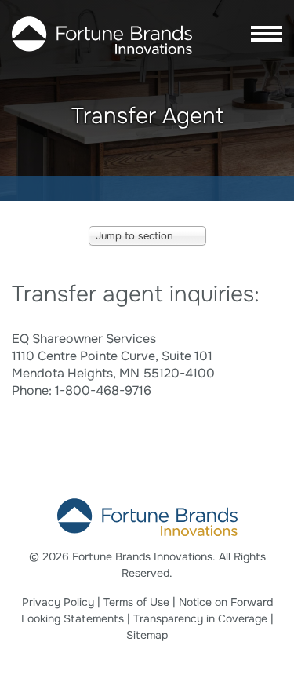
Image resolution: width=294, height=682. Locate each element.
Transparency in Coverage (200, 618)
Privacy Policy (58, 602)
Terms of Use (136, 602)
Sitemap (147, 635)
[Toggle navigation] (261, 35)
